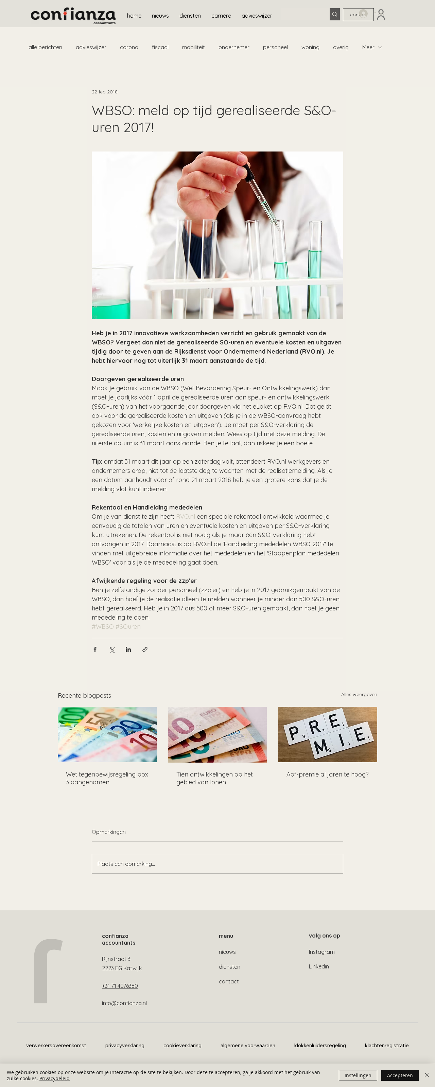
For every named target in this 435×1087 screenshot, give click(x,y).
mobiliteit (193, 47)
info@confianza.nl (124, 1003)
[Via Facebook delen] (95, 649)
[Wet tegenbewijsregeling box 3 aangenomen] (107, 734)
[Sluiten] (427, 1075)
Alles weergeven (359, 694)
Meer (368, 47)
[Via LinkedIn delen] (128, 649)
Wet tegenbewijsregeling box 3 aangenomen (107, 778)
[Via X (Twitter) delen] (111, 649)
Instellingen (358, 1075)
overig (341, 47)
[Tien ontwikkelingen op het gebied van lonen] (217, 735)
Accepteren (400, 1075)
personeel (275, 47)
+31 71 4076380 (120, 985)
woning (310, 47)
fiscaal (160, 47)
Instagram (322, 951)
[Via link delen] (145, 649)
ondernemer (234, 47)
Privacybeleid (54, 1078)
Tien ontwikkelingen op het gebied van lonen (214, 778)
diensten (229, 966)
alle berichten (45, 47)
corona (129, 47)
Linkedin (319, 966)
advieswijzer (91, 47)
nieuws (227, 951)
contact (229, 981)
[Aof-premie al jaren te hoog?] (327, 734)
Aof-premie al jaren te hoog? (327, 774)
